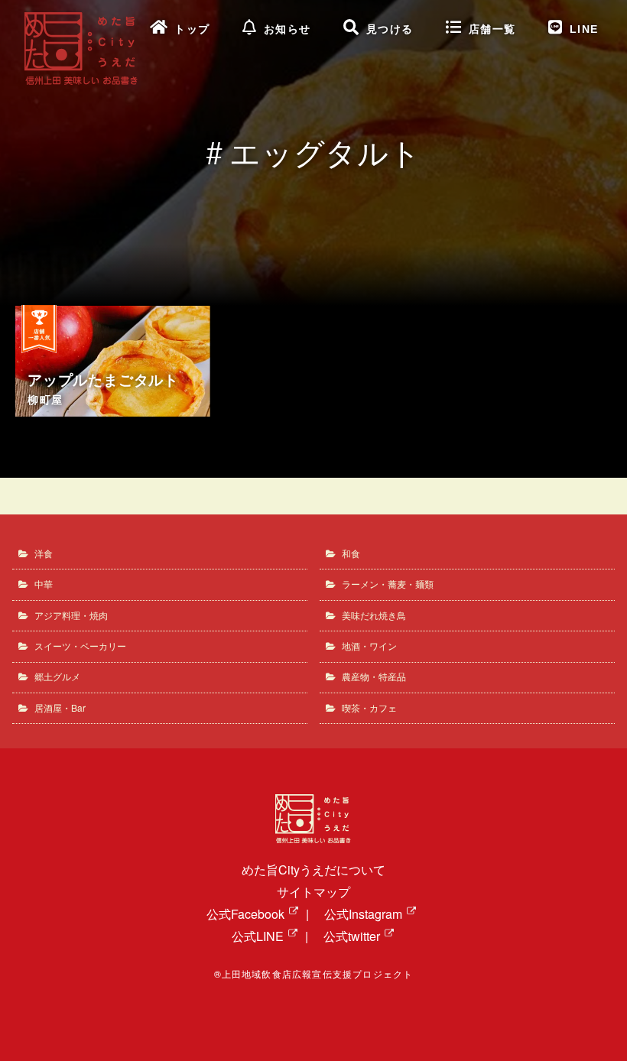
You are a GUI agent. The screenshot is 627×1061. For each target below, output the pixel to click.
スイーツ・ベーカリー (80, 645)
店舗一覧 (492, 29)
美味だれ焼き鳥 (374, 614)
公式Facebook (245, 914)
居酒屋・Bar (60, 707)
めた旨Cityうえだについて (313, 869)
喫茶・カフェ (369, 707)
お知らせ (287, 29)
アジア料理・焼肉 (71, 614)
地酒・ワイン (369, 645)
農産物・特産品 (374, 676)
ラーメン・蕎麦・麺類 (388, 583)
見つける (390, 29)
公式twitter (351, 936)
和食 (351, 553)
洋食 (43, 553)
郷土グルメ (57, 676)
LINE (584, 29)
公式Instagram (363, 914)
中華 (43, 583)
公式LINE (258, 936)
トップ (192, 29)
